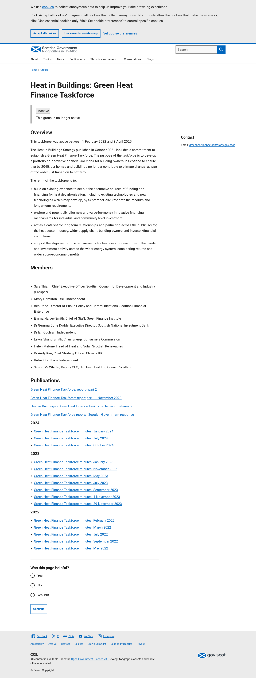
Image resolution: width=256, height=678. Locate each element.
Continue (38, 609)
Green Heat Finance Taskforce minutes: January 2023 (73, 462)
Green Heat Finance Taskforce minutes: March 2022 (72, 527)
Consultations (132, 59)
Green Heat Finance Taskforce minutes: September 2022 (76, 541)
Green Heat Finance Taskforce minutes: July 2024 (71, 438)
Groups (44, 69)
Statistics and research (104, 59)
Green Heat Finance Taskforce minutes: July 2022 (71, 534)
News (60, 59)
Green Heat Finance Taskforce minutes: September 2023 (76, 490)
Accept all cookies (44, 33)
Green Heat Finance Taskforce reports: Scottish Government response (82, 415)
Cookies (79, 643)
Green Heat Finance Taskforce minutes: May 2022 (71, 548)
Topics (47, 59)
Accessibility (37, 643)
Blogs (150, 59)
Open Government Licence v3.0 (90, 659)
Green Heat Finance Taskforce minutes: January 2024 (73, 431)
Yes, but (43, 595)
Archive (52, 643)
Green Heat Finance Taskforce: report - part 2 (63, 390)
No (39, 585)
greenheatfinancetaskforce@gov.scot (212, 145)
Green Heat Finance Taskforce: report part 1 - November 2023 (76, 398)
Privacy (141, 643)
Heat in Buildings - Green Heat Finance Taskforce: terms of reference (81, 406)
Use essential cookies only (81, 33)
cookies (48, 7)
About (34, 59)
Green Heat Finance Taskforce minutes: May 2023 (71, 476)
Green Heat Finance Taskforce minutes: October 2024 (74, 445)
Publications (77, 59)
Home (33, 69)
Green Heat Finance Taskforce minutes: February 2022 (74, 520)
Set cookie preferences (120, 33)
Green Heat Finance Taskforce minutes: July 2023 (71, 483)
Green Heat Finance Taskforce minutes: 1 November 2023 (77, 497)
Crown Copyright (97, 643)
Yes (40, 576)
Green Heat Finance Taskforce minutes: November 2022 (75, 469)
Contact (65, 643)
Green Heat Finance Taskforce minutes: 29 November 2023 (78, 504)
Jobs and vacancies (121, 643)
